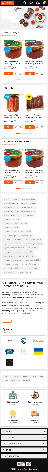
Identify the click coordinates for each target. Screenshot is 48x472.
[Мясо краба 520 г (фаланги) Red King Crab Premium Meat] (13, 103)
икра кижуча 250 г (11, 203)
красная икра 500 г (11, 264)
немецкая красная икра (33, 244)
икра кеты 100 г (10, 272)
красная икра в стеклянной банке (17, 232)
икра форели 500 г (11, 199)
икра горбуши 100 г (30, 264)
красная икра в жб (11, 227)
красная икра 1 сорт (11, 219)
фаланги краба (9, 256)
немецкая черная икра (13, 252)
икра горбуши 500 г (30, 268)
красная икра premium (13, 260)
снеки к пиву (32, 248)
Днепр (25, 376)
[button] (18, 133)
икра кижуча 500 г (28, 203)
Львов (33, 376)
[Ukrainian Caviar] (38, 351)
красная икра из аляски (13, 240)
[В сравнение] (20, 73)
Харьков (16, 376)
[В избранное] (21, 41)
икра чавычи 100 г (11, 207)
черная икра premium (12, 244)
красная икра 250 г (32, 260)
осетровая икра (25, 236)
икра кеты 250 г (25, 272)
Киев (41, 376)
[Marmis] (9, 362)
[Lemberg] (9, 341)
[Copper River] (9, 351)
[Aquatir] (38, 341)
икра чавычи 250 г (28, 207)
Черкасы (26, 380)
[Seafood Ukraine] (24, 341)
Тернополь (15, 380)
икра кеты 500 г (28, 215)
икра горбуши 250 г (11, 268)
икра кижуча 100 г (29, 199)
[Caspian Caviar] (24, 351)
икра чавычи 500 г (11, 211)
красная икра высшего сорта (15, 224)
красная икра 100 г (33, 240)
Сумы (6, 380)
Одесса (6, 376)
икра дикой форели (26, 256)
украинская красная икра (14, 248)
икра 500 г (29, 252)
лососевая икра (10, 236)
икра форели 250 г (11, 215)
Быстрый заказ (15, 73)
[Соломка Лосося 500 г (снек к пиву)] (34, 103)
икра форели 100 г (28, 211)
